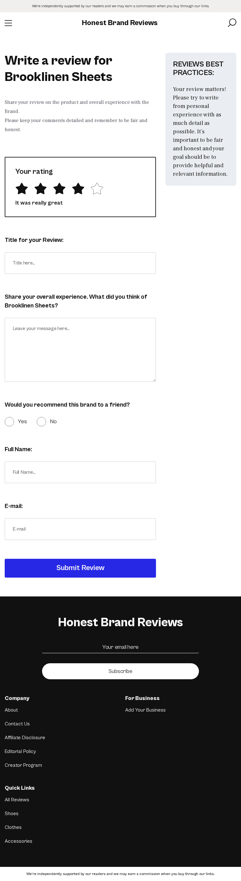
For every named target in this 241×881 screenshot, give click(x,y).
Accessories (18, 841)
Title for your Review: (34, 240)
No (53, 421)
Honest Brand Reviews (120, 23)
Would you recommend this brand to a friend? (67, 404)
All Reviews (17, 800)
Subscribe (120, 671)
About (11, 710)
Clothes (13, 827)
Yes (22, 421)
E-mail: (14, 506)
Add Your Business (145, 710)
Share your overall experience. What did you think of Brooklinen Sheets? (76, 301)
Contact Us (17, 724)
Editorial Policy (20, 751)
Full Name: (18, 449)
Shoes (12, 813)
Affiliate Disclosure (25, 737)
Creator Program (23, 765)
